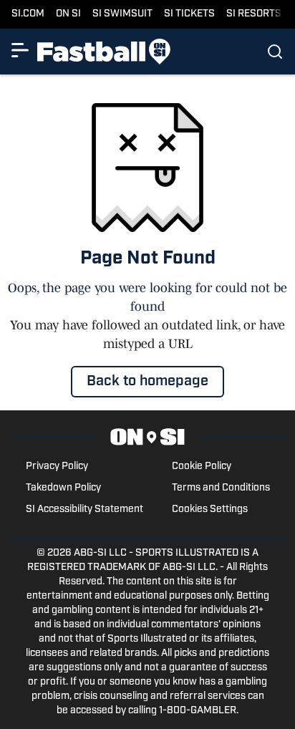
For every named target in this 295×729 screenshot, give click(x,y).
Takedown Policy (63, 488)
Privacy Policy (57, 466)
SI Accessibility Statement (84, 509)
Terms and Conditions (221, 488)
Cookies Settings (210, 509)
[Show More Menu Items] (20, 50)
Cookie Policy (201, 466)
